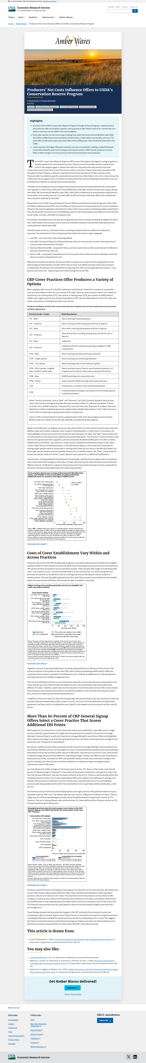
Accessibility (13, 1020)
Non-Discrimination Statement (38, 1025)
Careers (125, 7)
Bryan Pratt (34, 101)
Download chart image (36, 544)
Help (10, 1032)
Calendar (111, 7)
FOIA (32, 1020)
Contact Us (134, 7)
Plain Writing (35, 1030)
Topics (11, 17)
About (118, 7)
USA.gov (33, 1042)
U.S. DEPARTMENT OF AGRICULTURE (31, 11)
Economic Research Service (33, 7)
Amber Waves (66, 17)
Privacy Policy (76, 994)
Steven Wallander (49, 101)
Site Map (12, 1043)
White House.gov (37, 1046)
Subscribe (71, 988)
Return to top (14, 1007)
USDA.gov (34, 1038)
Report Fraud (36, 1034)
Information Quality (16, 1036)
